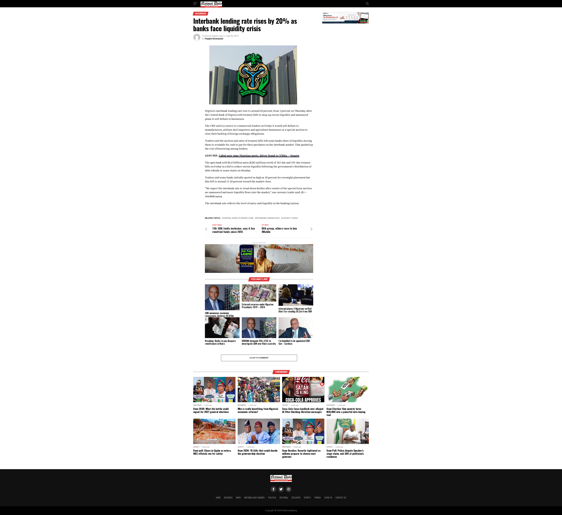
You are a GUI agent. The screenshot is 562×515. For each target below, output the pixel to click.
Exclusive (296, 497)
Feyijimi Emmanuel (214, 38)
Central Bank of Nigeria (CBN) (238, 218)
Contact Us (340, 497)
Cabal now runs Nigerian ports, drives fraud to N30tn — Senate (259, 155)
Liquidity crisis (290, 218)
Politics (272, 497)
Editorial (284, 497)
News (238, 497)
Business (228, 497)
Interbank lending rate (268, 218)
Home (218, 497)
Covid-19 (328, 497)
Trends (317, 497)
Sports (307, 497)
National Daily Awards (254, 497)
